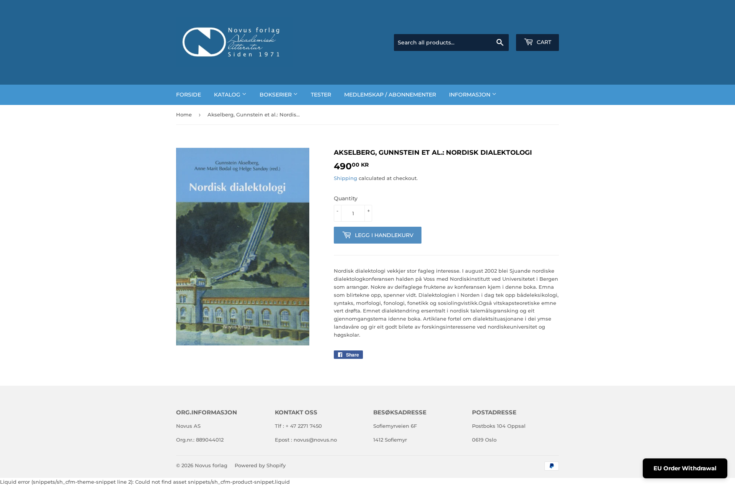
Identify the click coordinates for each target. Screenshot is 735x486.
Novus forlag (211, 465)
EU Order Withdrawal (685, 468)
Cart (543, 42)
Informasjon (470, 94)
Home (184, 114)
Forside (188, 94)
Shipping (345, 178)
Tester (321, 94)
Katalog (228, 94)
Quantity (346, 198)
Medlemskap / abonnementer (390, 94)
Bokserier (276, 94)
